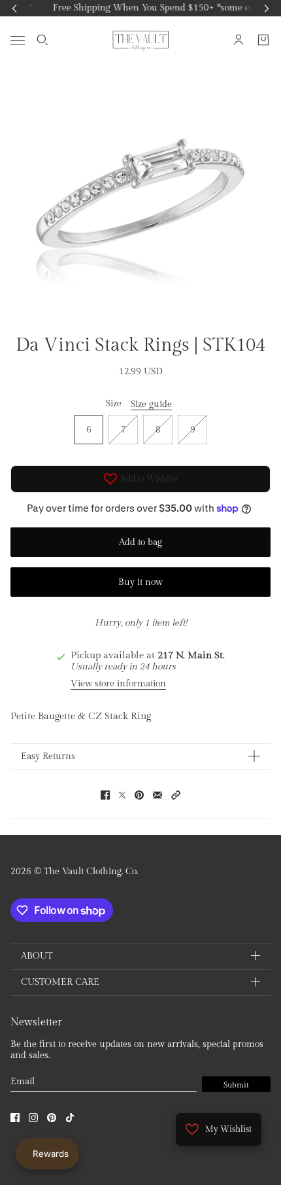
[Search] (42, 40)
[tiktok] (70, 1117)
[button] (176, 795)
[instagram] (33, 1117)
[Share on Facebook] (105, 795)
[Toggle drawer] (17, 39)
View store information (118, 683)
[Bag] (263, 40)
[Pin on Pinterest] (139, 795)
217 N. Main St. (191, 655)
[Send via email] (157, 795)
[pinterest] (51, 1117)
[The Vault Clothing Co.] (141, 40)
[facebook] (15, 1117)
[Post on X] (122, 795)
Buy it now (140, 582)
